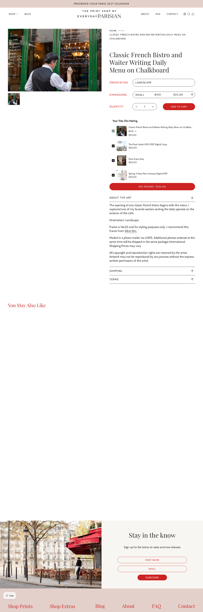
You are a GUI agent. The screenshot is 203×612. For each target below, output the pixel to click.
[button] (13, 14)
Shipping (115, 270)
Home (113, 30)
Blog (100, 606)
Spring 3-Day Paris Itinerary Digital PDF (148, 173)
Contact (186, 606)
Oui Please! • (152, 186)
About (128, 606)
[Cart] (193, 14)
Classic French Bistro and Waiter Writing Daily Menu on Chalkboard (161, 127)
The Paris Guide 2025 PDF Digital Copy (148, 144)
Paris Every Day (136, 159)
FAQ (156, 606)
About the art (120, 197)
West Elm (131, 231)
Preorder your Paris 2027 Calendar (101, 3)
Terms (114, 279)
